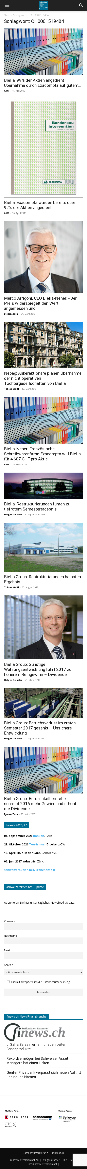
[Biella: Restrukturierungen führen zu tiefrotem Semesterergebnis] (43, 486)
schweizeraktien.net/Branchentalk (29, 870)
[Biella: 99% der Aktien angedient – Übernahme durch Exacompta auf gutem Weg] (43, 51)
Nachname (10, 935)
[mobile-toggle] (6, 5)
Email (7, 950)
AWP (6, 90)
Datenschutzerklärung (35, 1153)
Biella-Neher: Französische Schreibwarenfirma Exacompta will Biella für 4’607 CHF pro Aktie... (42, 453)
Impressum (58, 1153)
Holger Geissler (13, 514)
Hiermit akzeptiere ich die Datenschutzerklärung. (40, 982)
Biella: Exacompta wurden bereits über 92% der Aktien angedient (39, 205)
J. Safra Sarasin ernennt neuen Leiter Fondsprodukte (36, 1046)
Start (6, 15)
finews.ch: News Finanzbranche (26, 1016)
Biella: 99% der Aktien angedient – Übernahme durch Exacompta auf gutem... (42, 83)
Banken (38, 836)
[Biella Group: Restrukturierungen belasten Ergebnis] (43, 547)
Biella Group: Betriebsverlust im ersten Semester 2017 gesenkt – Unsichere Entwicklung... (40, 728)
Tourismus (37, 844)
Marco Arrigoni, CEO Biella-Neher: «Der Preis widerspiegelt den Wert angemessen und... (40, 303)
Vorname (9, 921)
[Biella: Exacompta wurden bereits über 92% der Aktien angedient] (43, 148)
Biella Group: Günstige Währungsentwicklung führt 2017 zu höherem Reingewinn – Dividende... (37, 669)
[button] (81, 5)
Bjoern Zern (11, 313)
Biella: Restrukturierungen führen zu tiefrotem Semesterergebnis (37, 507)
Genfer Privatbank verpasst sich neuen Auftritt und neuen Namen (43, 1074)
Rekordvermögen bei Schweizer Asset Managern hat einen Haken (37, 1060)
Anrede (8, 965)
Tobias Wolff (11, 388)
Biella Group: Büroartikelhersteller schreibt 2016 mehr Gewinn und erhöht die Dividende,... (40, 803)
